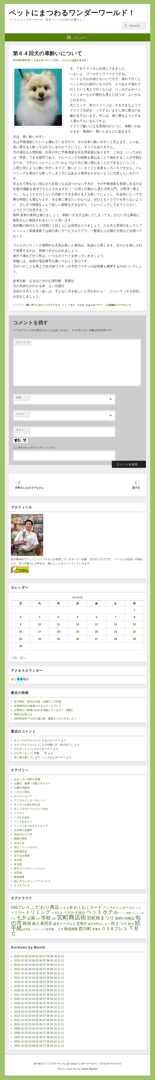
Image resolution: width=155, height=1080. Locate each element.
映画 (27, 923)
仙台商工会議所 (23, 830)
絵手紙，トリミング (34, 929)
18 (58, 631)
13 (96, 624)
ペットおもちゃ (23, 821)
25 (58, 638)
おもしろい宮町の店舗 (27, 779)
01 (22, 956)
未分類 (18, 859)
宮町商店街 (20, 851)
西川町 (85, 928)
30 (20, 646)
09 (51, 960)
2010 (17, 1024)
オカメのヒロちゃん (26, 740)
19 (77, 631)
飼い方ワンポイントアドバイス (43, 305)
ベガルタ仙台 (22, 817)
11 (58, 624)
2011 (16, 1020)
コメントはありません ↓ (75, 60)
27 (96, 638)
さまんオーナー (42, 60)
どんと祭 (66, 907)
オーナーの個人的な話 (27, 804)
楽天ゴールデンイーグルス (29, 868)
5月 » (23, 657)
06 (40, 956)
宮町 (54, 918)
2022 (17, 973)
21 (115, 631)
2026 (17, 956)
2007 (17, 1037)
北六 (38, 918)
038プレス (20, 907)
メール (20, 413)
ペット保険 (125, 913)
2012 (17, 1015)
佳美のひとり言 (23, 834)
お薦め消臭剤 (22, 787)
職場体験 (19, 876)
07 (44, 956)
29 (134, 638)
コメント (23, 342)
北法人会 (19, 842)
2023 (17, 969)
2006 (17, 1041)
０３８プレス (22, 885)
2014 (17, 1007)
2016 (17, 998)
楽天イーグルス (64, 923)
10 (39, 624)
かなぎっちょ (22, 748)
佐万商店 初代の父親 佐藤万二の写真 (37, 701)
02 (26, 964)
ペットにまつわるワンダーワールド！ (72, 12)
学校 (46, 917)
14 (115, 624)
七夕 (21, 917)
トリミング (38, 912)
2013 (17, 1011)
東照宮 (46, 923)
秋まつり (119, 923)
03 (29, 956)
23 (20, 638)
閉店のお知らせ (23, 714)
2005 (17, 1045)
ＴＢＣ (71, 305)
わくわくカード (23, 796)
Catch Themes (89, 1068)
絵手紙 (18, 872)
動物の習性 (20, 838)
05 (37, 956)
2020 (17, 981)
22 (134, 631)
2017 (17, 994)
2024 (17, 964)
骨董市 (96, 929)
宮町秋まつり (100, 917)
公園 (31, 918)
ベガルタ (57, 912)
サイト (20, 429)
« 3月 (14, 657)
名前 (18, 397)
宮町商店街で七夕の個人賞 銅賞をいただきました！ (45, 718)
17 (39, 631)
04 (33, 956)
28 (115, 638)
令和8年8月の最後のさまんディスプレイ (37, 705)
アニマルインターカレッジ (29, 800)
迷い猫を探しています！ (28, 757)
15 (134, 624)
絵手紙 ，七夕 (54, 929)
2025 (17, 960)
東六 (35, 924)
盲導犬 (81, 924)
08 (48, 956)
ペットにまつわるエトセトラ (31, 825)
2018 (17, 990)
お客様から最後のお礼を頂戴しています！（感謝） (44, 710)
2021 (17, 977)
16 (20, 631)
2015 (17, 1003)
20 (96, 631)
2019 (17, 986)
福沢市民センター (99, 923)
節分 (131, 923)
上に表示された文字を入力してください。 (36, 447)
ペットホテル (102, 912)
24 (39, 638)
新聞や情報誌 (124, 918)
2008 (17, 1032)
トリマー (19, 813)
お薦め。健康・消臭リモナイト (32, 783)
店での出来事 (22, 855)
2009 (17, 1028)
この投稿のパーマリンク (117, 305)
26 (77, 638)
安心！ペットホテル (26, 847)
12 (77, 624)
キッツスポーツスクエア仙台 (31, 808)
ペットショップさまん (40, 559)
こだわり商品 (22, 791)
